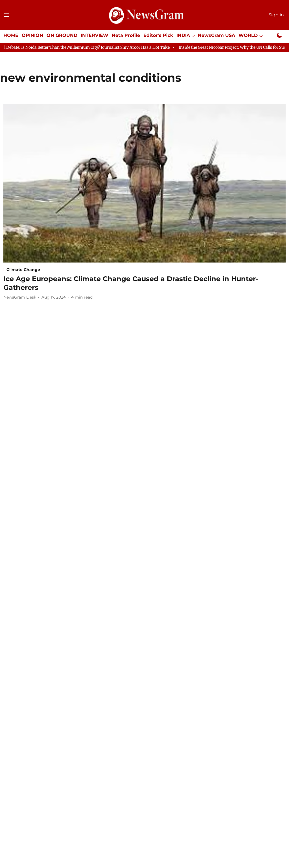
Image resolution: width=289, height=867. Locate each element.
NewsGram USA (216, 35)
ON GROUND (62, 35)
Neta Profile (126, 35)
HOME (10, 35)
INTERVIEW (94, 35)
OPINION (32, 35)
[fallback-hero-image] (144, 183)
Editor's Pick (158, 35)
